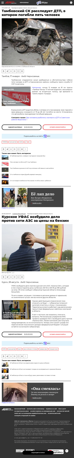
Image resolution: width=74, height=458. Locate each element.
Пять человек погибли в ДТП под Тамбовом (23, 162)
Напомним (36, 87)
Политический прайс (54, 413)
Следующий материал (38, 452)
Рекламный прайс (19, 409)
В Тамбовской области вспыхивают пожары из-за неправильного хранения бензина (35, 369)
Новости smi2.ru (8, 208)
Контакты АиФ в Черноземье (35, 409)
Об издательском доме (21, 411)
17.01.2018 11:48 (6, 8)
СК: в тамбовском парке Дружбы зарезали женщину (25, 174)
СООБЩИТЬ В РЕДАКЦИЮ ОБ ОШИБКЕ (24, 415)
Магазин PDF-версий (63, 411)
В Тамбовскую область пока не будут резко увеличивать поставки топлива (32, 375)
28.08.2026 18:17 (6, 213)
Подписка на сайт (51, 409)
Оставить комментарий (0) (58, 127)
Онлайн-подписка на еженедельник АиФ (42, 411)
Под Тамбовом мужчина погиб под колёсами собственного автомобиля (32, 168)
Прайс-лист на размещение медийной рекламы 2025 (30, 413)
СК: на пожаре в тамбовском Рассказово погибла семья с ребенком (30, 180)
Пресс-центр (62, 409)
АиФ (13, 272)
